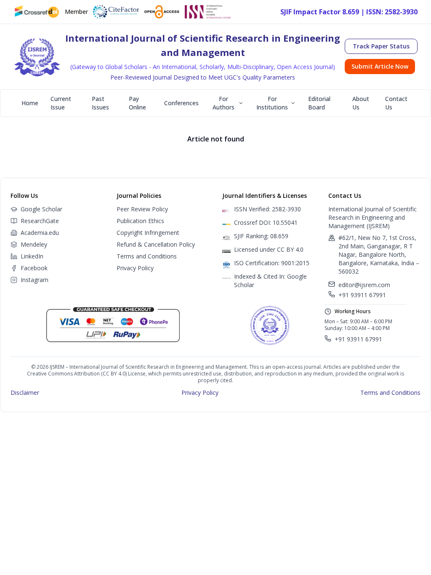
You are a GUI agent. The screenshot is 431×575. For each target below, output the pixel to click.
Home (29, 103)
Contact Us (396, 103)
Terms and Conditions (147, 256)
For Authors (223, 103)
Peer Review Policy (142, 209)
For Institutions (272, 103)
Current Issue (61, 103)
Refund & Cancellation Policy (156, 244)
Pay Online (137, 103)
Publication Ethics (140, 221)
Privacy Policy (135, 268)
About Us (360, 103)
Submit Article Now (379, 66)
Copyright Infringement (148, 233)
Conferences (181, 103)
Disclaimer (25, 393)
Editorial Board (319, 103)
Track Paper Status (381, 46)
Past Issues (100, 103)
